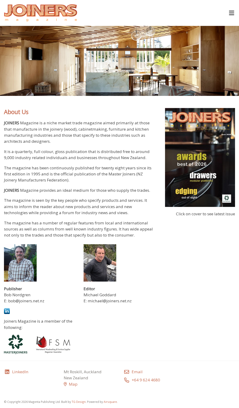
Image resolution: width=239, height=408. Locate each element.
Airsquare (110, 402)
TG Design (79, 402)
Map (73, 384)
